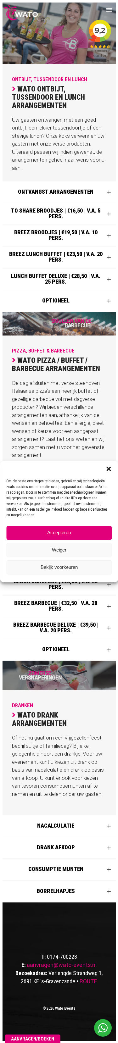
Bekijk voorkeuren (59, 567)
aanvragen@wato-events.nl (62, 965)
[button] (108, 469)
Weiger (59, 549)
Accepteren (59, 532)
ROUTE (88, 981)
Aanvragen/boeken (32, 1039)
